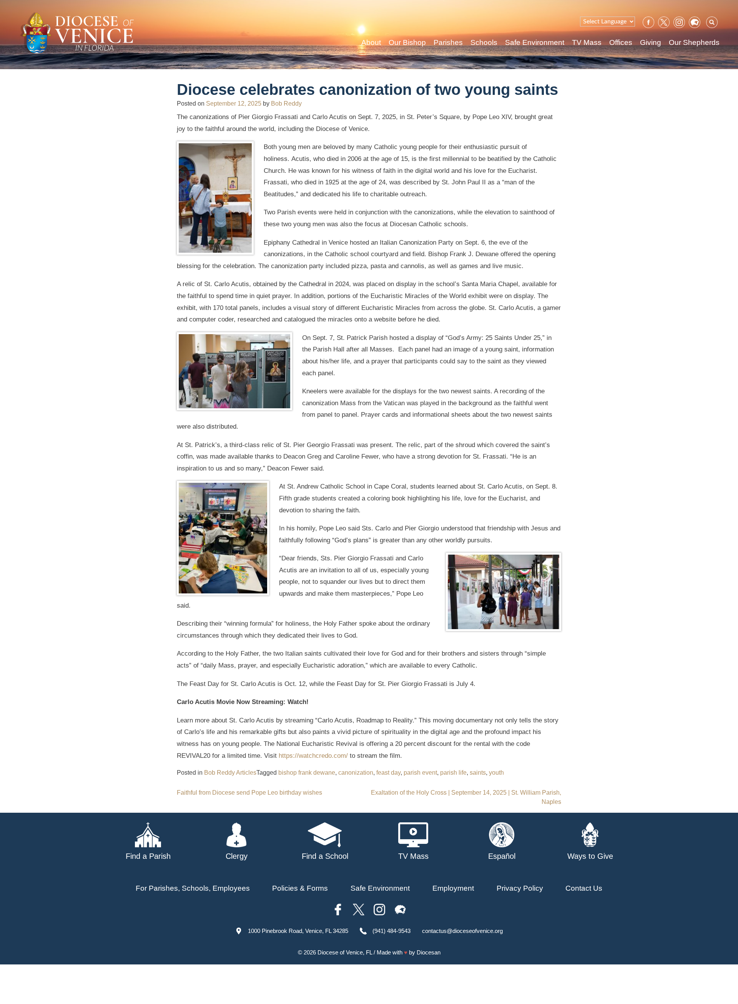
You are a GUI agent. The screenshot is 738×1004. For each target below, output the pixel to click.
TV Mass (587, 42)
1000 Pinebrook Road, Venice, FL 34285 (298, 931)
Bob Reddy (286, 103)
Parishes (448, 42)
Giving (650, 42)
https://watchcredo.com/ (313, 755)
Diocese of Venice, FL (344, 952)
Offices (620, 42)
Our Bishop (407, 42)
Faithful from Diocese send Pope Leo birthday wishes (249, 792)
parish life (453, 772)
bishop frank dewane (306, 772)
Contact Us (583, 888)
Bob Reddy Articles (230, 772)
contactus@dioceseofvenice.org (462, 931)
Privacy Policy (520, 888)
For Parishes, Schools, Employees (193, 888)
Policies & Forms (300, 888)
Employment (453, 888)
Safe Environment (534, 42)
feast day (388, 772)
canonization (355, 772)
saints (478, 772)
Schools (483, 42)
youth (496, 772)
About (371, 42)
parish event (420, 772)
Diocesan (428, 952)
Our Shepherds (694, 42)
